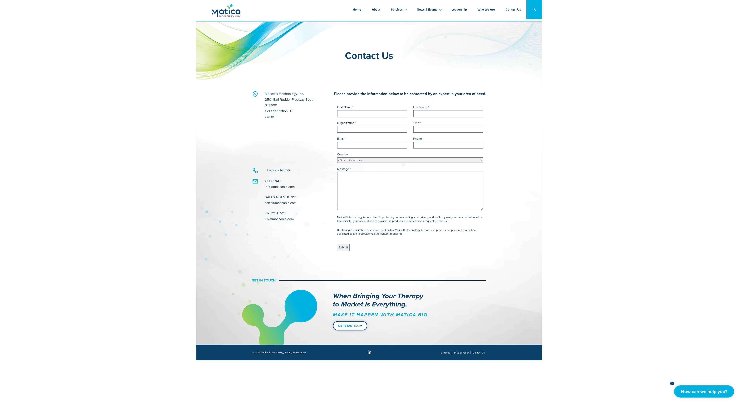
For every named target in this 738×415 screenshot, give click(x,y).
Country (342, 154)
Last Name (421, 107)
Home (357, 9)
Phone (417, 138)
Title (417, 123)
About (376, 9)
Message (344, 169)
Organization (346, 123)
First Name (345, 107)
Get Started (348, 326)
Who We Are (486, 9)
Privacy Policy (461, 352)
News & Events (427, 9)
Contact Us (513, 9)
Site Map (445, 352)
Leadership (459, 9)
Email (341, 138)
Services (397, 9)
